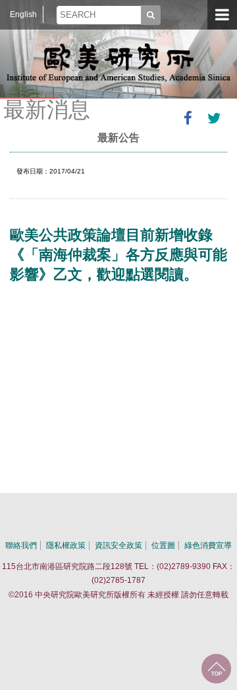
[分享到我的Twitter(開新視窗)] (214, 118)
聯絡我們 (21, 545)
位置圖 (163, 545)
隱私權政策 (66, 545)
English (23, 14)
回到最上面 (216, 668)
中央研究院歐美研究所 (118, 62)
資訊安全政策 (118, 545)
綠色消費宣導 (208, 545)
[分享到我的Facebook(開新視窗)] (187, 118)
